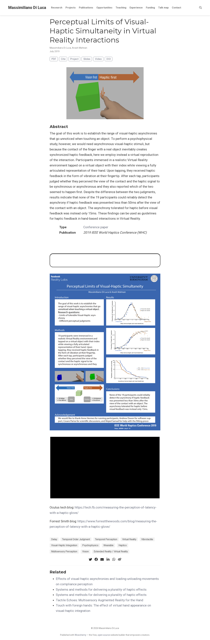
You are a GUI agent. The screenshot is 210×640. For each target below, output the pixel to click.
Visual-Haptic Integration (64, 545)
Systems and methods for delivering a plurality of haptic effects (101, 589)
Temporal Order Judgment (76, 539)
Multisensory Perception (64, 551)
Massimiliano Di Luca (27, 7)
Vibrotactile (147, 539)
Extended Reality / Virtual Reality (111, 551)
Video (98, 58)
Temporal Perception (106, 539)
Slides (86, 58)
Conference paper (95, 227)
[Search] (200, 8)
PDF (54, 58)
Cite (63, 58)
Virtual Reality (129, 539)
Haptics (123, 545)
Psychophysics (90, 545)
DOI (109, 58)
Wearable (108, 545)
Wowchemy (80, 635)
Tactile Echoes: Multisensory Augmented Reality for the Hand (99, 600)
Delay (54, 539)
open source (104, 635)
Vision (85, 551)
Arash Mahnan (79, 48)
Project (74, 58)
